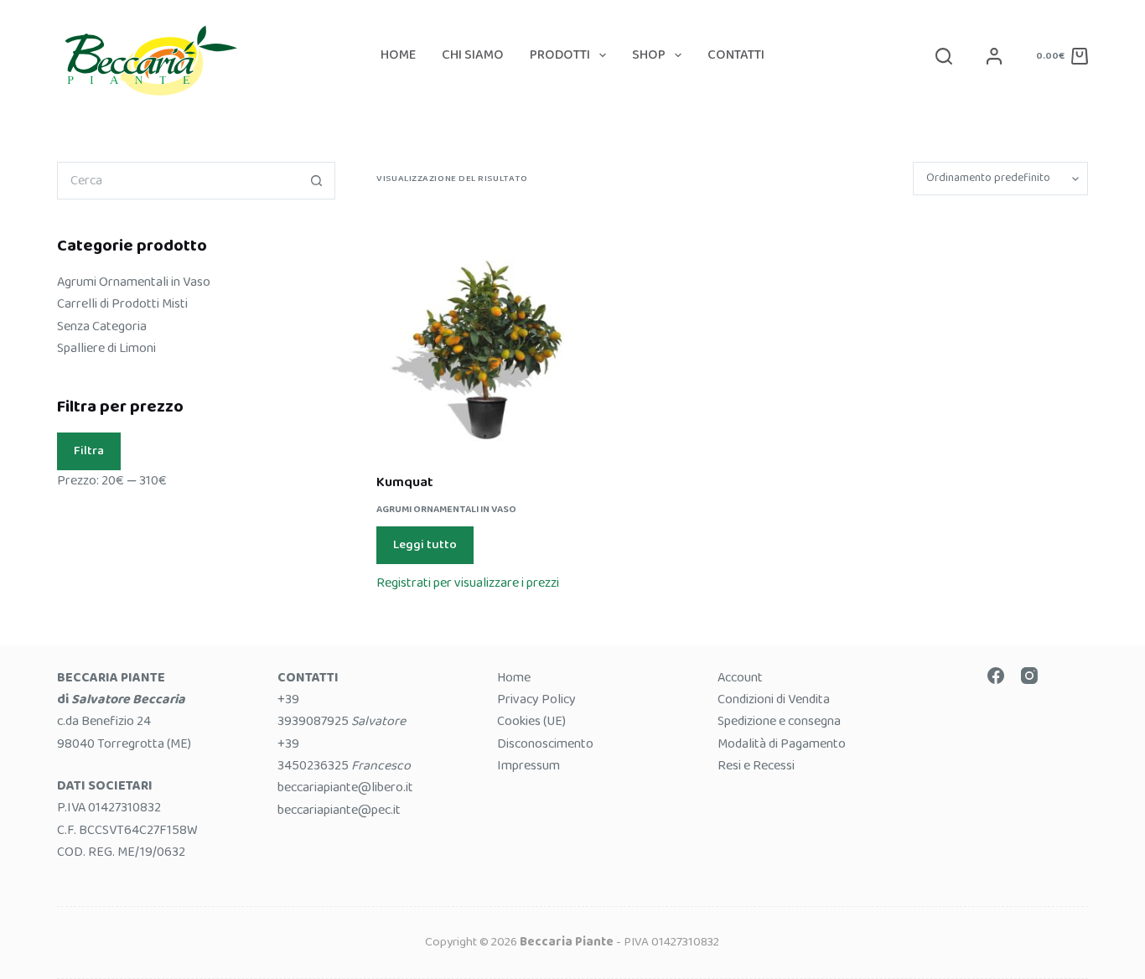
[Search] (943, 56)
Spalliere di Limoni (106, 348)
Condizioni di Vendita (774, 699)
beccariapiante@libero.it (345, 787)
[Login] (994, 56)
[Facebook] (995, 675)
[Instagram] (1029, 675)
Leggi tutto (425, 545)
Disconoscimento (545, 743)
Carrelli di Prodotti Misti (122, 303)
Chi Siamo (473, 54)
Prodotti (560, 54)
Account (740, 677)
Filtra (89, 451)
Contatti (735, 54)
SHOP (649, 54)
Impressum (528, 765)
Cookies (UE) (531, 721)
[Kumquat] (486, 333)
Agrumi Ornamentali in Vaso (446, 509)
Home (398, 54)
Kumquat (404, 482)
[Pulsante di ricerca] (316, 180)
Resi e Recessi (756, 765)
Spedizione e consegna (779, 721)
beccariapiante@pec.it (339, 810)
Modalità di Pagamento (782, 743)
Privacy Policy (536, 699)
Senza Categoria (102, 326)
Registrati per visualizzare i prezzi (467, 582)
